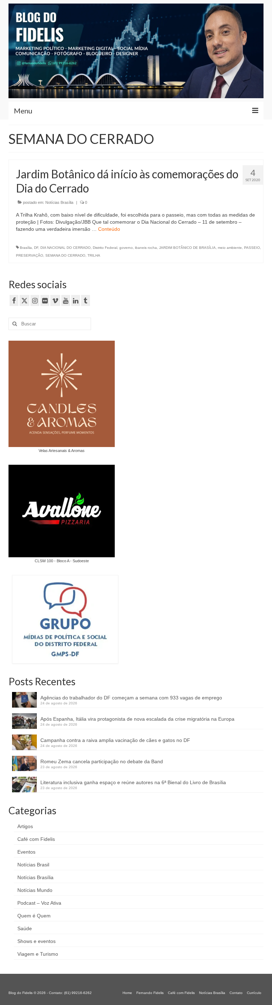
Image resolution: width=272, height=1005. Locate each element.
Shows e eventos (36, 941)
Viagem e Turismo (37, 954)
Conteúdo (109, 229)
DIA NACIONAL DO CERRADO (65, 248)
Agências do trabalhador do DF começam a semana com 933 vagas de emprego (131, 697)
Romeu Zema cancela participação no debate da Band (101, 761)
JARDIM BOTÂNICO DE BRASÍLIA (187, 248)
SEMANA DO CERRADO (65, 255)
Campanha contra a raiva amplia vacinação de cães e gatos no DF (115, 740)
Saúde (24, 928)
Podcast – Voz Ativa (39, 903)
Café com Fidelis (36, 839)
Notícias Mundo (34, 890)
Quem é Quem (34, 916)
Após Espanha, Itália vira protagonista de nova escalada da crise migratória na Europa (137, 719)
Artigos (25, 826)
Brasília (26, 248)
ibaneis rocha (146, 248)
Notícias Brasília (59, 202)
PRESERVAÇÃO (29, 255)
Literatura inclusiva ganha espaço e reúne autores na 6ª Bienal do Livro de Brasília (133, 782)
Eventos (26, 852)
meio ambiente (230, 248)
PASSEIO (252, 248)
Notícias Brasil (33, 864)
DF (36, 248)
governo (126, 248)
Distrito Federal (105, 248)
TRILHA (93, 255)
